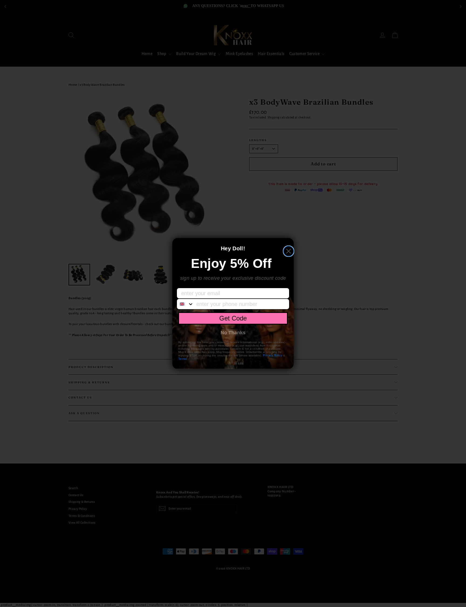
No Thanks (233, 332)
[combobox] (185, 304)
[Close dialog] (288, 251)
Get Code (233, 318)
